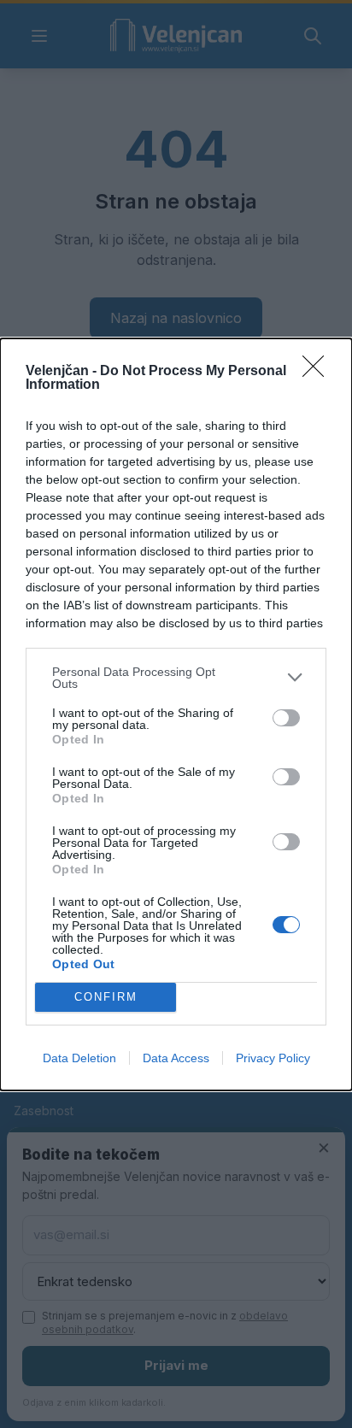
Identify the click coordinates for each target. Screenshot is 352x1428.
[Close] (318, 372)
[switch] (286, 717)
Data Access (176, 1058)
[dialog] (176, 714)
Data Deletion (79, 1058)
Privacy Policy (273, 1058)
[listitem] (176, 678)
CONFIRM (106, 996)
